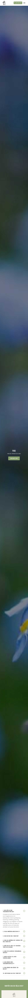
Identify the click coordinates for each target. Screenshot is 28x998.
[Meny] (24, 3)
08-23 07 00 (19, 3)
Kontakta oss (14, 458)
